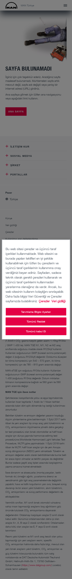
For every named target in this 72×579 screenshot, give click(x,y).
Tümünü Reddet (36, 321)
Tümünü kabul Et (36, 331)
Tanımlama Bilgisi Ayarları (36, 311)
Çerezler (45, 301)
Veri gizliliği (59, 301)
